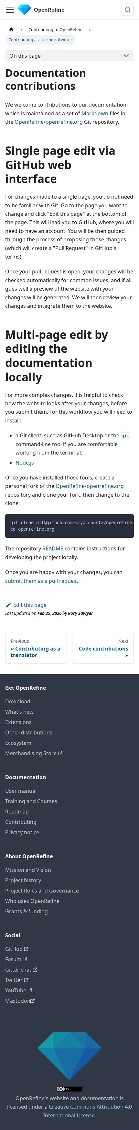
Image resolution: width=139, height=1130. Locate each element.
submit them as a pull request (41, 580)
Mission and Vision (28, 869)
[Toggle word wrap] (114, 522)
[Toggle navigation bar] (10, 10)
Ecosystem (18, 742)
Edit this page (30, 604)
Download (17, 701)
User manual (21, 790)
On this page (25, 55)
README (52, 548)
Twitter (14, 980)
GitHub (14, 948)
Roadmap (17, 811)
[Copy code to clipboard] (126, 522)
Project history (23, 880)
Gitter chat (18, 969)
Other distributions (28, 732)
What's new (19, 711)
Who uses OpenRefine (32, 901)
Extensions (18, 722)
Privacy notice (22, 832)
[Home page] (11, 30)
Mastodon (17, 1000)
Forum (13, 959)
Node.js (25, 462)
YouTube (15, 990)
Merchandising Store (31, 753)
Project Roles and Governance (42, 890)
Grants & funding (26, 911)
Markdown (94, 113)
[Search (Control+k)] (128, 10)
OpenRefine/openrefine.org (49, 121)
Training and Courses (31, 801)
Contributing (21, 821)
